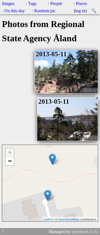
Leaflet (47, 219)
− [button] (10, 161)
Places (81, 3)
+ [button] (10, 152)
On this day (14, 10)
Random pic (45, 10)
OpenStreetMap (68, 219)
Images (8, 3)
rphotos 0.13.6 (84, 231)
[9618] (52, 159)
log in (80, 10)
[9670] (47, 195)
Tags (32, 3)
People (56, 3)
